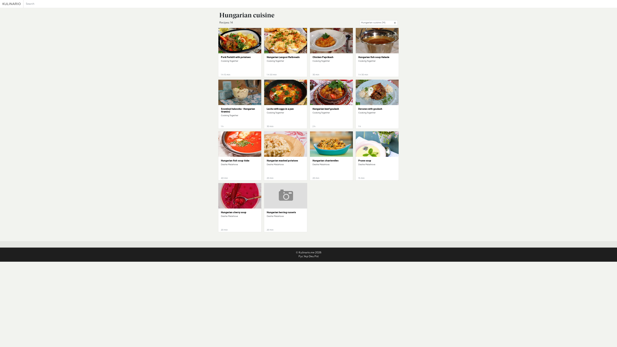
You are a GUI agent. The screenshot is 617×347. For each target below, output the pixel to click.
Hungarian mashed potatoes (282, 160)
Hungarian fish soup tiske (235, 160)
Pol (316, 256)
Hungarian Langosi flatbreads (283, 57)
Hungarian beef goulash (326, 109)
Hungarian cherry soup (233, 212)
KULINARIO (11, 4)
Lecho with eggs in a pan (280, 109)
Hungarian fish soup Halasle (373, 57)
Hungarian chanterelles (326, 160)
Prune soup (364, 160)
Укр (306, 256)
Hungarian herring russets (281, 212)
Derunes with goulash (370, 109)
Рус (301, 256)
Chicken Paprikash (323, 57)
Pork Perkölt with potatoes (236, 57)
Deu (311, 256)
